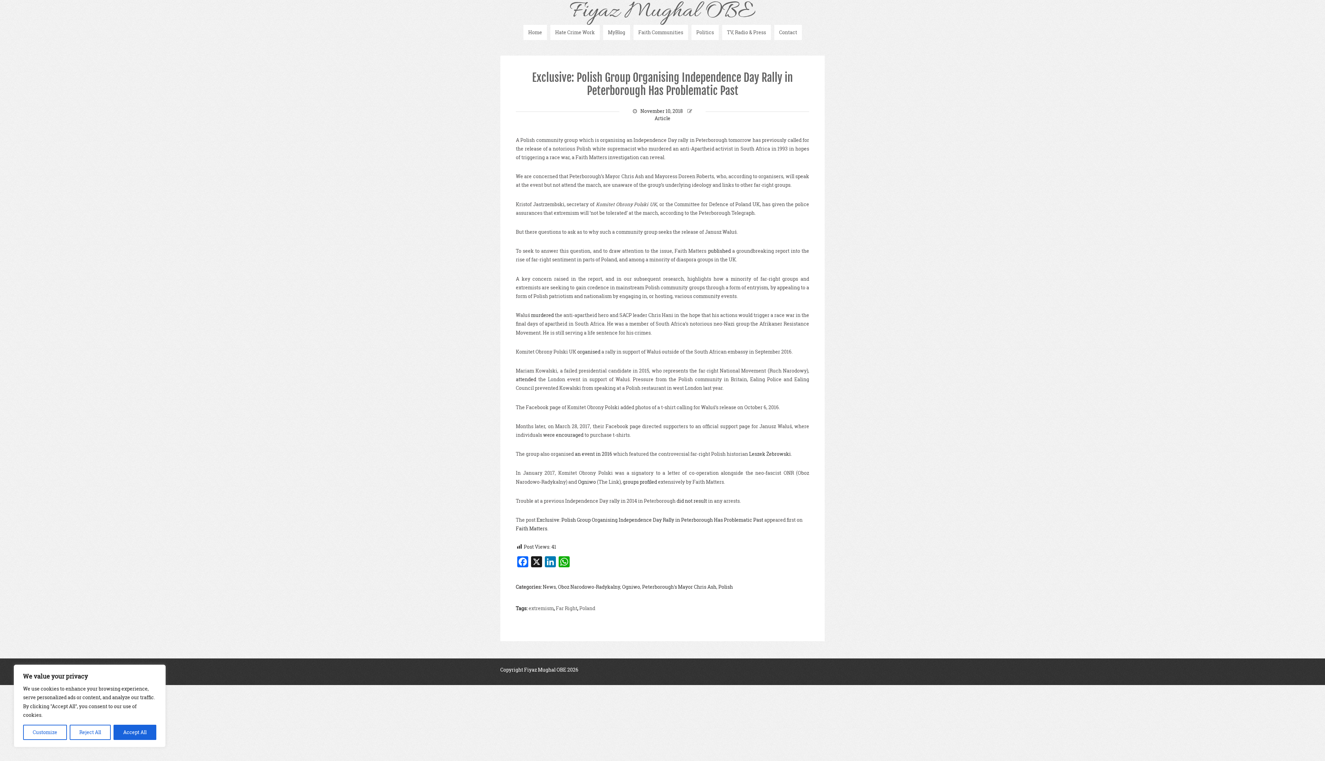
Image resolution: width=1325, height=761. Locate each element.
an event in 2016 (593, 454)
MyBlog (616, 32)
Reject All (90, 732)
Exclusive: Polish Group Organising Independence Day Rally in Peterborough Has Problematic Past (662, 84)
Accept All (135, 732)
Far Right (566, 608)
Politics (705, 32)
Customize (45, 732)
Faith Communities (660, 32)
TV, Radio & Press (746, 32)
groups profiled (640, 482)
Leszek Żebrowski (770, 454)
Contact (788, 32)
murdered (542, 315)
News (549, 587)
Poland (587, 608)
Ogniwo (587, 482)
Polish (725, 587)
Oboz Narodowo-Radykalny (589, 587)
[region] (90, 706)
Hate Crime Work (575, 32)
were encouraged (563, 435)
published (719, 251)
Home (535, 32)
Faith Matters (531, 528)
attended (526, 379)
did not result (692, 501)
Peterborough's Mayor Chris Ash (679, 587)
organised (588, 351)
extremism (541, 608)
